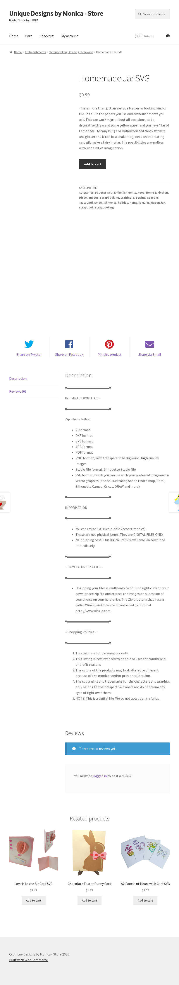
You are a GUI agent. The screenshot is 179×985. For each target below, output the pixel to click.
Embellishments (35, 52)
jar (147, 203)
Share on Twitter (29, 354)
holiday (123, 203)
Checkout (47, 36)
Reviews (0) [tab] (17, 391)
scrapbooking (104, 207)
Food (141, 192)
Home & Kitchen (157, 192)
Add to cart (93, 164)
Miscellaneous (88, 197)
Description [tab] (18, 378)
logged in (100, 776)
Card (89, 203)
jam (141, 203)
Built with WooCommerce (28, 960)
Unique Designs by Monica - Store (56, 13)
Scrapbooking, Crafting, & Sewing (71, 52)
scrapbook (86, 207)
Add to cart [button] (33, 900)
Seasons (153, 197)
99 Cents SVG (104, 192)
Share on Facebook (69, 354)
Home (13, 36)
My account (69, 36)
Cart (28, 36)
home (133, 203)
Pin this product (110, 354)
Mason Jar (158, 203)
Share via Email (149, 354)
